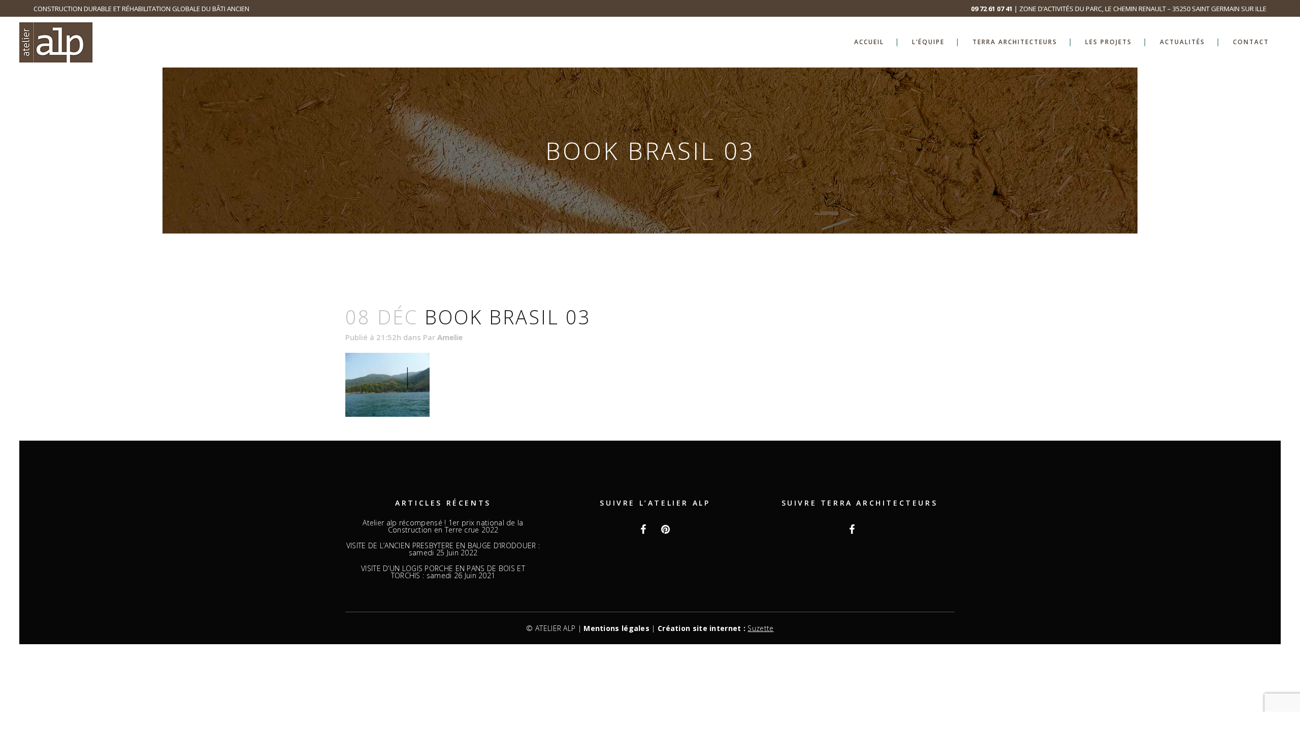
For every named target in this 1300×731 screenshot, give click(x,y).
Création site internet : (716, 628)
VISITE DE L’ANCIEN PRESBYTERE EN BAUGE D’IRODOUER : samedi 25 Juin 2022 (443, 549)
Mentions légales (616, 628)
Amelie (450, 337)
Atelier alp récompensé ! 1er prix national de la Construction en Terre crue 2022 (443, 526)
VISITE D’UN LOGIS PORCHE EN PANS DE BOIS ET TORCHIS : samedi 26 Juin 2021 (443, 572)
